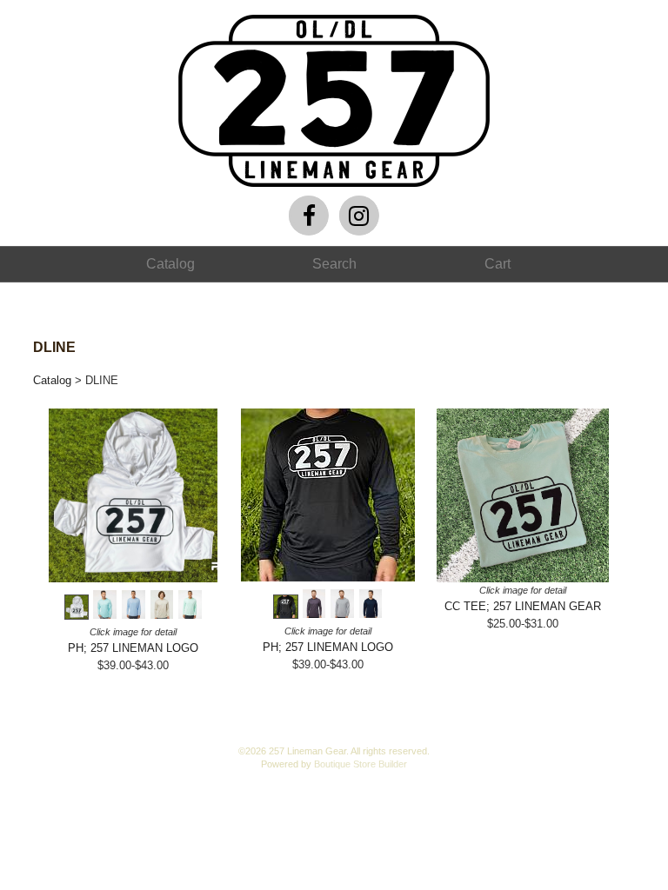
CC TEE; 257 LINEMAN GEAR (522, 606)
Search (334, 263)
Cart (497, 263)
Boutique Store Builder (360, 764)
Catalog (52, 380)
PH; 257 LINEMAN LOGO (133, 647)
